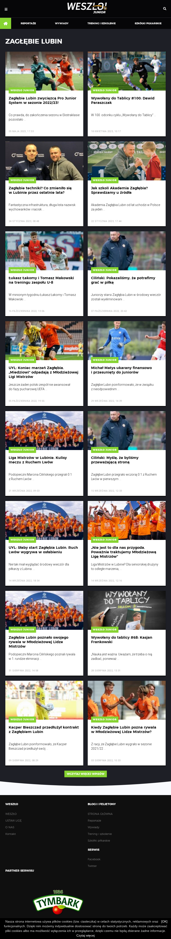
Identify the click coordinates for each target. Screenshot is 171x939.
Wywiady (62, 23)
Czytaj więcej (85, 935)
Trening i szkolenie (102, 23)
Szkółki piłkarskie (148, 23)
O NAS (9, 827)
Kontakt (10, 834)
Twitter (92, 866)
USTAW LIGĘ (13, 820)
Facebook (94, 859)
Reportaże (28, 23)
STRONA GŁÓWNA (5, 23)
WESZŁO (11, 814)
